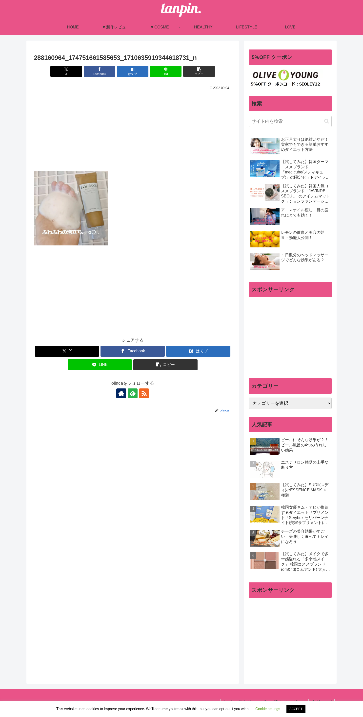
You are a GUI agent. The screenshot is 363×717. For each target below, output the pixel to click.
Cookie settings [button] (267, 709)
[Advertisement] (132, 128)
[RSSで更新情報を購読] (144, 393)
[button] (199, 71)
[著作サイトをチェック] (121, 393)
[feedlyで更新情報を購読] (133, 393)
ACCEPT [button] (295, 709)
